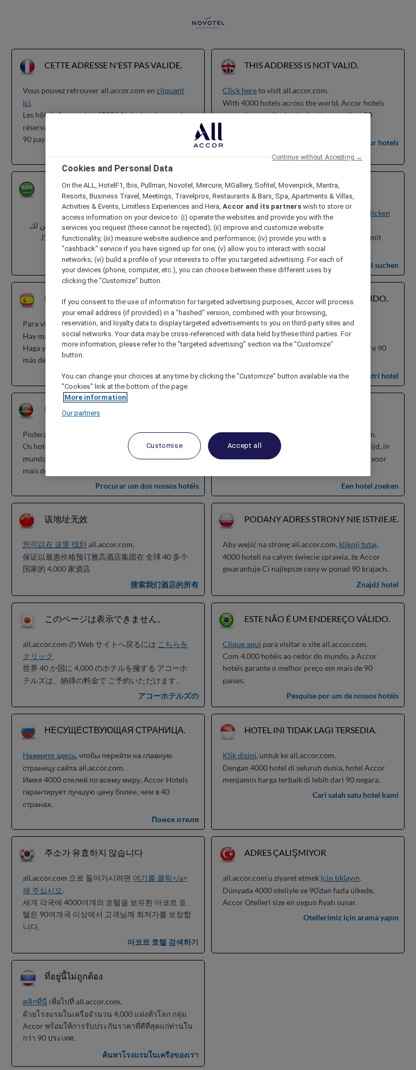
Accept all (244, 445)
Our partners (81, 413)
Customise (164, 445)
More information (95, 397)
